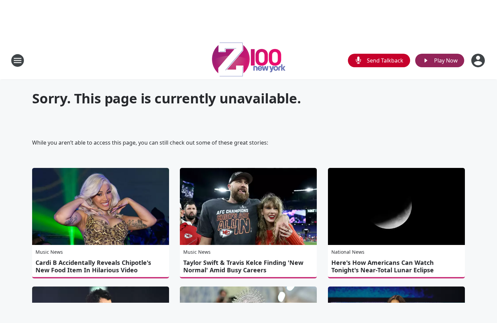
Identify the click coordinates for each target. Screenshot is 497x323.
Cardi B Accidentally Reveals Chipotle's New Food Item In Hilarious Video (93, 266)
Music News (49, 252)
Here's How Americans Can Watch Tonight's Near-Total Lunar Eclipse (382, 266)
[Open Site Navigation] (17, 60)
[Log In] (478, 60)
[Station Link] (248, 60)
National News (347, 252)
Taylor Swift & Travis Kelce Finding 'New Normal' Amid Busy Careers (243, 266)
